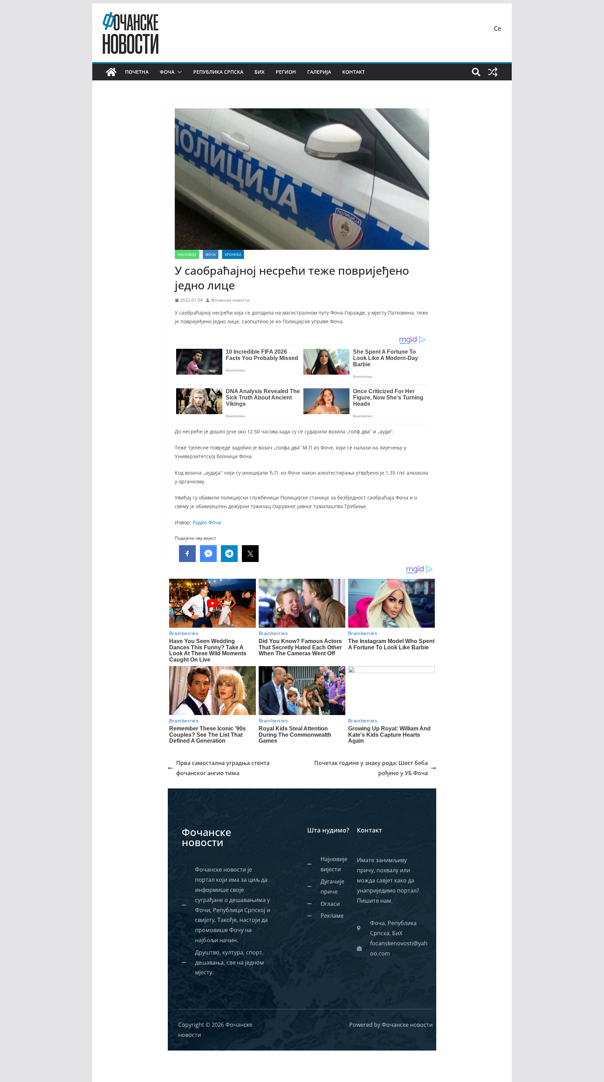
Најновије (187, 254)
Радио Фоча (207, 522)
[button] (178, 72)
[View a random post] (492, 72)
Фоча (167, 71)
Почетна (137, 71)
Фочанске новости (230, 300)
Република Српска (218, 71)
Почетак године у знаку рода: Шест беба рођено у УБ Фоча (371, 768)
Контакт (353, 71)
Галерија (319, 71)
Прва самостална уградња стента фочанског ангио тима (222, 768)
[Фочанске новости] (111, 72)
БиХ (259, 71)
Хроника (233, 254)
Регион (286, 71)
